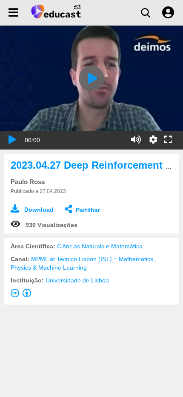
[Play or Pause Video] (12, 139)
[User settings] (168, 12)
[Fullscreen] (168, 140)
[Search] (145, 12)
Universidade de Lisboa (77, 280)
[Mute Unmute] (136, 139)
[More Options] (153, 139)
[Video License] (22, 295)
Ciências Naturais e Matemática (100, 246)
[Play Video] (91, 78)
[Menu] (13, 13)
